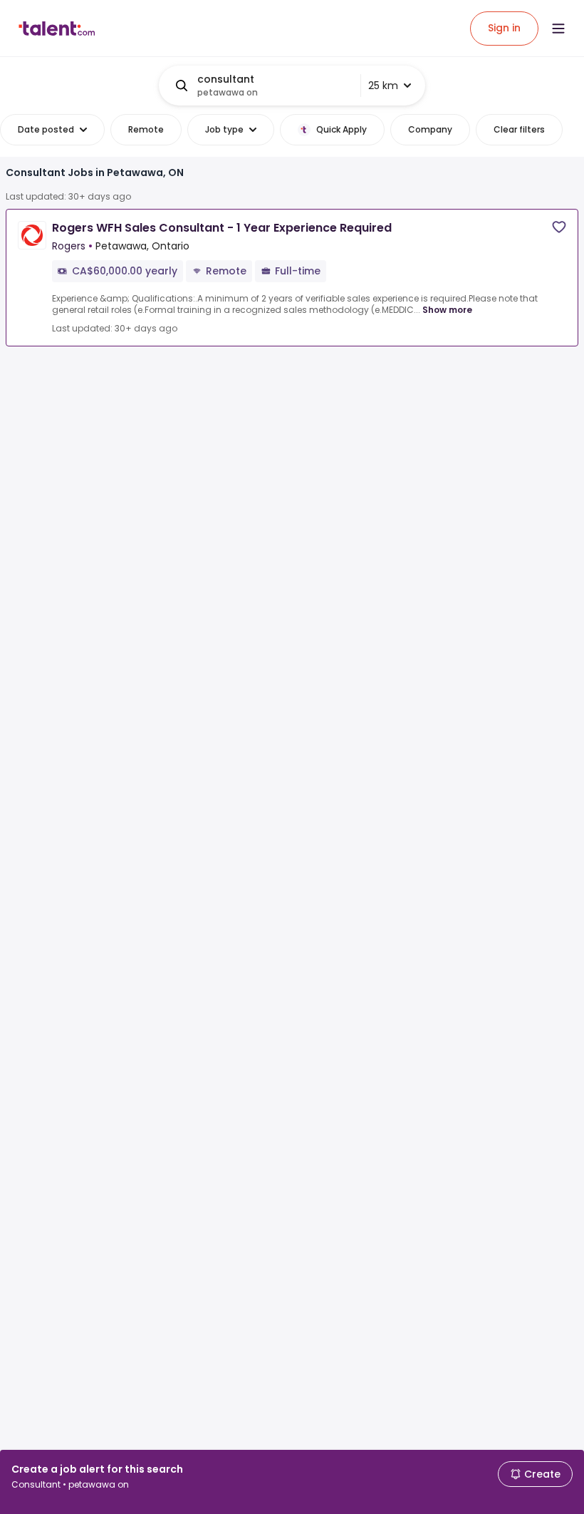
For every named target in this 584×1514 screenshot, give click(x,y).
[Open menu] (558, 28)
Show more (447, 310)
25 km (383, 85)
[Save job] (559, 227)
